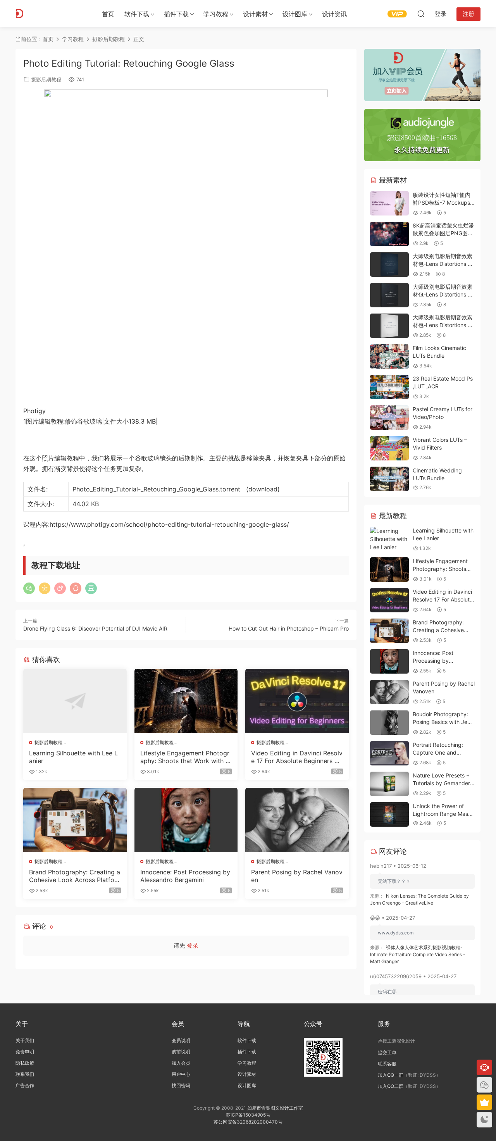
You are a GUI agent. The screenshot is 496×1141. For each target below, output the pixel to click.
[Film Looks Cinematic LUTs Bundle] (389, 356)
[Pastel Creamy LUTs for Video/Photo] (389, 417)
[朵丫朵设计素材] (50, 13)
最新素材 (392, 180)
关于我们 (25, 1040)
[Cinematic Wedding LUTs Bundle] (389, 479)
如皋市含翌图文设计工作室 (275, 1108)
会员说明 (181, 1040)
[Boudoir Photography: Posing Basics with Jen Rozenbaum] (389, 722)
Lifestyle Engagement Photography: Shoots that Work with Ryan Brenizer (184, 757)
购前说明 (181, 1052)
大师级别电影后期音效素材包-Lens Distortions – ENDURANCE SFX (442, 263)
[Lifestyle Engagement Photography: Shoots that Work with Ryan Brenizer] (186, 701)
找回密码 (181, 1085)
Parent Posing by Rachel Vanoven (297, 876)
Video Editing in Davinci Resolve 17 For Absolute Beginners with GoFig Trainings (297, 757)
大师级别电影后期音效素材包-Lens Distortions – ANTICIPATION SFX (442, 325)
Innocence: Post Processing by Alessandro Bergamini (185, 876)
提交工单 (387, 1052)
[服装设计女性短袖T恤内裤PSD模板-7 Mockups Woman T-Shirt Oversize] (389, 203)
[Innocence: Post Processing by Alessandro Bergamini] (186, 820)
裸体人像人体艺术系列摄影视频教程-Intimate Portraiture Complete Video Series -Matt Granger (417, 954)
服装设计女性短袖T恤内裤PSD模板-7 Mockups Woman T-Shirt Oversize (443, 202)
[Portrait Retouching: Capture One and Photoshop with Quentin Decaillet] (389, 753)
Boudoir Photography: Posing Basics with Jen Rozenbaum (441, 722)
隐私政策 (25, 1063)
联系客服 (387, 1064)
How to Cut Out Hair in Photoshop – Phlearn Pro (289, 628)
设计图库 (294, 14)
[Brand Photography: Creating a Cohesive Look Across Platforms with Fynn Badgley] (75, 820)
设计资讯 (334, 14)
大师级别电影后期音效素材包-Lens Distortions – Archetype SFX (442, 294)
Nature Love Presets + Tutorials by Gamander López (441, 783)
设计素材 (247, 1074)
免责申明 (25, 1052)
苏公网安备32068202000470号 (248, 1122)
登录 (192, 945)
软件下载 (136, 14)
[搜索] (421, 13)
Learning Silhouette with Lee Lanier (73, 757)
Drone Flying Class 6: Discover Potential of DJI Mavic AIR (95, 628)
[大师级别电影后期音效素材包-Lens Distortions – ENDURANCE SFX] (389, 264)
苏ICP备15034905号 (248, 1115)
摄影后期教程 (46, 79)
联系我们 (25, 1074)
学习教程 (215, 14)
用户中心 (181, 1074)
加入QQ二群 (390, 1086)
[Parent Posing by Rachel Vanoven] (297, 820)
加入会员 (181, 1063)
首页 (108, 14)
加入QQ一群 (390, 1075)
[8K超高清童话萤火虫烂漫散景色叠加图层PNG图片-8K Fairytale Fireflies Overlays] (389, 234)
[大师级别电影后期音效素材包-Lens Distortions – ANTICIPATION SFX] (389, 326)
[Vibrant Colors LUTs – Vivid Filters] (389, 448)
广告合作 (25, 1085)
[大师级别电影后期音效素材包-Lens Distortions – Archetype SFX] (389, 295)
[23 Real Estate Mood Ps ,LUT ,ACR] (389, 387)
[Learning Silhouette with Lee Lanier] (75, 701)
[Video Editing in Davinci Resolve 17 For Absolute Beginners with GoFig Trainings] (297, 701)
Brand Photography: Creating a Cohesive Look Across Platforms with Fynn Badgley (74, 876)
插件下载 (176, 14)
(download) (263, 489)
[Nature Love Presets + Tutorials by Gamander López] (389, 784)
